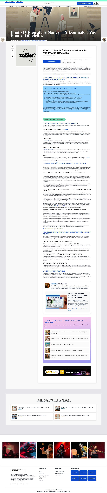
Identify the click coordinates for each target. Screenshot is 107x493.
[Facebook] (12, 47)
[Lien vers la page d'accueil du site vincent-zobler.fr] (50, 3)
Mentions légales (52, 491)
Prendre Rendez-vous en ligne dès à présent (54, 119)
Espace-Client (19, 1)
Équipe (28, 483)
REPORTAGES (58, 6)
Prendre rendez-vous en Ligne (85, 3)
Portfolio (12, 1)
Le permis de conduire (48, 149)
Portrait (92, 472)
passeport (46, 140)
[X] (12, 53)
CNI (82, 133)
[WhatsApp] (12, 56)
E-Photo (69, 62)
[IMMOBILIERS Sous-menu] (53, 6)
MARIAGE (11, 6)
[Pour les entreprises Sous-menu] (97, 6)
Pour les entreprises (89, 6)
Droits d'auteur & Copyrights (42, 491)
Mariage (83, 472)
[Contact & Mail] (94, 3)
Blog (7, 1)
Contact (41, 480)
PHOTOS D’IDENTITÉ (23, 6)
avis (21, 483)
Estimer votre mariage (60, 471)
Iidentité (75, 472)
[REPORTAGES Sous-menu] (64, 6)
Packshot (74, 478)
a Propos (14, 483)
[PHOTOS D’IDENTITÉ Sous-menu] (29, 6)
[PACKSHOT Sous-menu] (74, 6)
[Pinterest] (12, 50)
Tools (40, 478)
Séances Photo (35, 6)
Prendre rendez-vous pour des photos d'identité (51, 61)
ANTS (74, 62)
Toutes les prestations (60, 473)
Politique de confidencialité (62, 491)
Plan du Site (57, 475)
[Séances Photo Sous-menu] (42, 6)
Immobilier (92, 478)
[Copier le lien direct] (69, 79)
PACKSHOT (69, 6)
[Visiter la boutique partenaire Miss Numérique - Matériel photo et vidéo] (67, 372)
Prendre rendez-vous (44, 475)
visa (88, 157)
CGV (69, 491)
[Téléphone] (97, 3)
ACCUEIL (13, 40)
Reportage (83, 478)
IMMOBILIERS (47, 6)
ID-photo (18, 40)
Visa (64, 62)
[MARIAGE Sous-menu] (16, 6)
